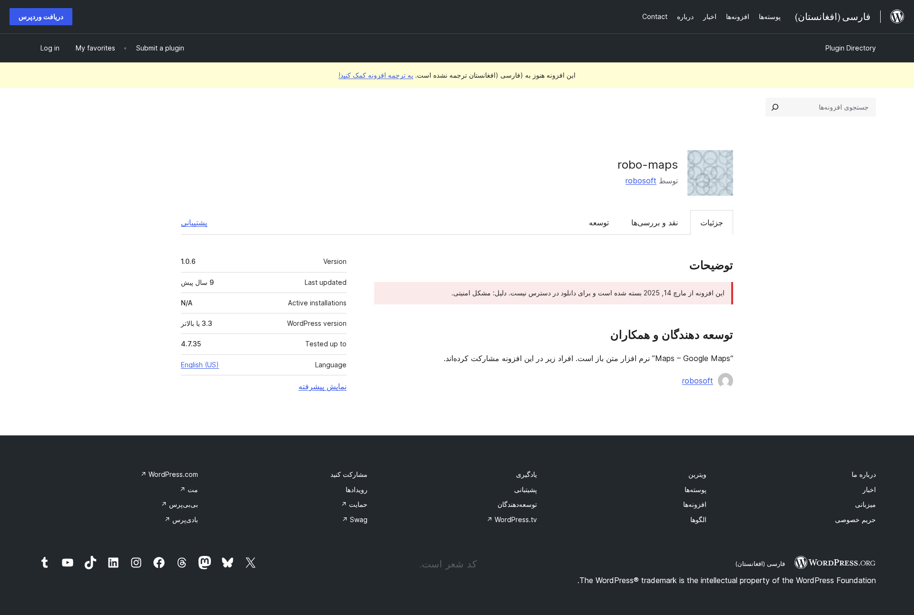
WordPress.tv (512, 519)
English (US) (200, 365)
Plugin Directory (850, 48)
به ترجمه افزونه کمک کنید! (375, 75)
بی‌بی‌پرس (179, 504)
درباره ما (864, 474)
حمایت (354, 504)
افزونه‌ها (694, 504)
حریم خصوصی (855, 519)
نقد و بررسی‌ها (654, 222)
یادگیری (526, 474)
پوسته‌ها (695, 489)
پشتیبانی (194, 222)
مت (188, 489)
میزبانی (865, 504)
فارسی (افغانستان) (760, 563)
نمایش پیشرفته (322, 386)
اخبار (869, 489)
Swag (355, 519)
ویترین (697, 474)
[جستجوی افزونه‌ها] (775, 107)
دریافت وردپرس (41, 16)
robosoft (641, 180)
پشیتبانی (525, 489)
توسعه (599, 222)
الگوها (698, 519)
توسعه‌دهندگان (517, 504)
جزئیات (711, 222)
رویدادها (357, 489)
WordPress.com (169, 474)
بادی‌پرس (181, 519)
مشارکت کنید (349, 474)
